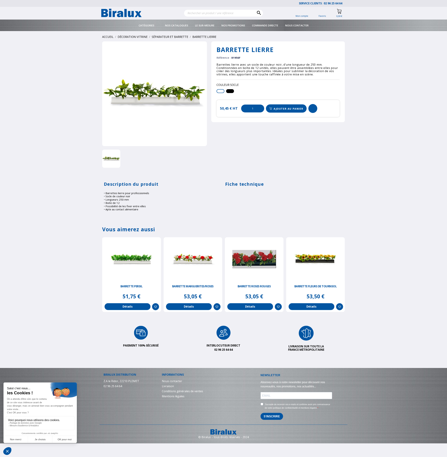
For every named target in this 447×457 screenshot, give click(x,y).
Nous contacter (297, 25)
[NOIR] (230, 91)
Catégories (146, 25)
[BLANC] (220, 91)
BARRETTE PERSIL (131, 286)
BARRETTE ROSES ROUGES (254, 286)
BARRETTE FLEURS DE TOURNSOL (315, 286)
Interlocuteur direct (223, 345)
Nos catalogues (176, 25)
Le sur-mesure (204, 25)
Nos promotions (233, 25)
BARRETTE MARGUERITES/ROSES (193, 286)
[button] (286, 108)
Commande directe (265, 25)
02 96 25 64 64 (335, 3)
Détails (128, 306)
